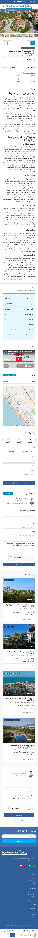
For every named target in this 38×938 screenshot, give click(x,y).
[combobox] (19, 456)
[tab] (33, 43)
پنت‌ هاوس (32, 876)
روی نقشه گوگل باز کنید (9, 375)
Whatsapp (10, 503)
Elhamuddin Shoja (26, 619)
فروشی (33, 47)
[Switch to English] (34, 1)
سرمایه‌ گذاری (31, 881)
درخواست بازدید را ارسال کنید (19, 483)
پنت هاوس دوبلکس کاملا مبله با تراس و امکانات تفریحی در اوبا (20, 652)
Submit (19, 841)
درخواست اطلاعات (19, 564)
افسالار (33, 917)
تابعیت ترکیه (31, 896)
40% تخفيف (31, 892)
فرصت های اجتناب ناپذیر (26, 47)
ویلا (34, 883)
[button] (19, 403)
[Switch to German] (31, 1)
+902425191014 (20, 500)
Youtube (19, 279)
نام (34, 514)
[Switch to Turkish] (24, 1)
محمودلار (32, 908)
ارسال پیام (19, 815)
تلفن (34, 523)
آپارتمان (33, 874)
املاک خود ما (31, 894)
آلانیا (30, 140)
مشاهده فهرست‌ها (8, 493)
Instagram (13, 279)
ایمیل (33, 531)
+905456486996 (20, 503)
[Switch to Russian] (27, 1)
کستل (33, 915)
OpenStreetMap (24, 425)
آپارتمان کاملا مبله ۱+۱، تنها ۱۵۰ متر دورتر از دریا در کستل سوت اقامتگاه (19, 605)
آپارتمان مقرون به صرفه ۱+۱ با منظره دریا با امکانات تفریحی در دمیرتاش (21, 746)
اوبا (34, 912)
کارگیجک (32, 910)
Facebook (6, 279)
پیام (34, 539)
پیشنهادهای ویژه (30, 878)
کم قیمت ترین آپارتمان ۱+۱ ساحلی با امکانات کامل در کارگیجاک (19, 699)
